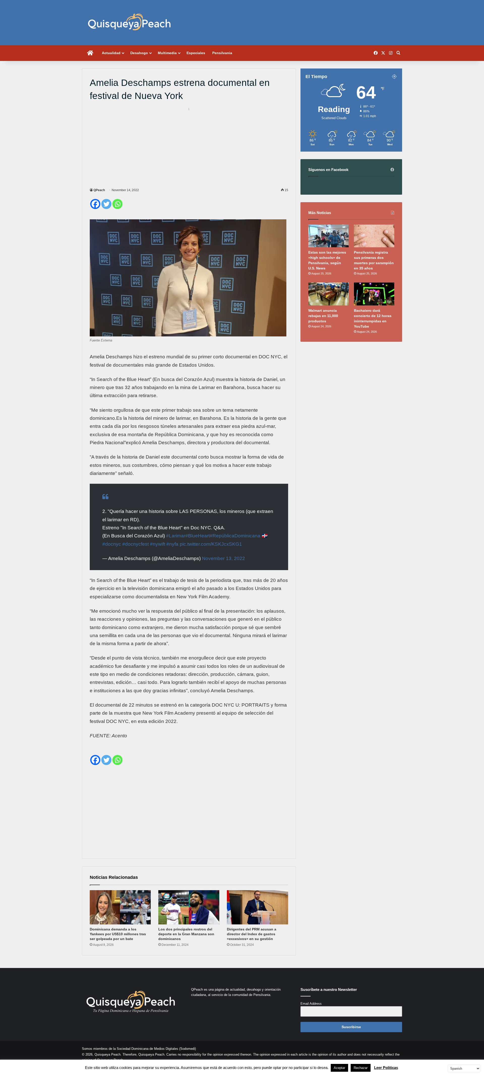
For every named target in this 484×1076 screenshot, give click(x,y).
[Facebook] (95, 204)
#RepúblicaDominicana (235, 535)
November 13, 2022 (223, 558)
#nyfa (172, 544)
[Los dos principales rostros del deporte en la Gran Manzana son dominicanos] (188, 907)
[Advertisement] (189, 147)
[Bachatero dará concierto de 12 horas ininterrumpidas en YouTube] (374, 294)
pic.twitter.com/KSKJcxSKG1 (211, 544)
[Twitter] (106, 204)
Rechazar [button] (361, 1068)
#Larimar (175, 535)
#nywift (157, 544)
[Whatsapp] (117, 204)
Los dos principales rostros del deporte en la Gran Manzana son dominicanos (186, 934)
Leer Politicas (386, 1067)
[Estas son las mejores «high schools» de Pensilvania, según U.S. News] (328, 236)
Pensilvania (222, 53)
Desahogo (139, 53)
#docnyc (111, 544)
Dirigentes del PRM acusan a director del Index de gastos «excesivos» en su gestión (251, 934)
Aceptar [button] (339, 1068)
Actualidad (111, 53)
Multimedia (167, 53)
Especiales (196, 53)
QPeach (99, 190)
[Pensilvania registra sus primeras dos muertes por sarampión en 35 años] (374, 236)
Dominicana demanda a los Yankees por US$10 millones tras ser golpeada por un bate (118, 934)
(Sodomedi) (187, 1049)
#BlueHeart (197, 535)
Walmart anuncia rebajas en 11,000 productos (323, 315)
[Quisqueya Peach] (129, 22)
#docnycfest (135, 544)
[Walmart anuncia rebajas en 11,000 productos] (328, 294)
